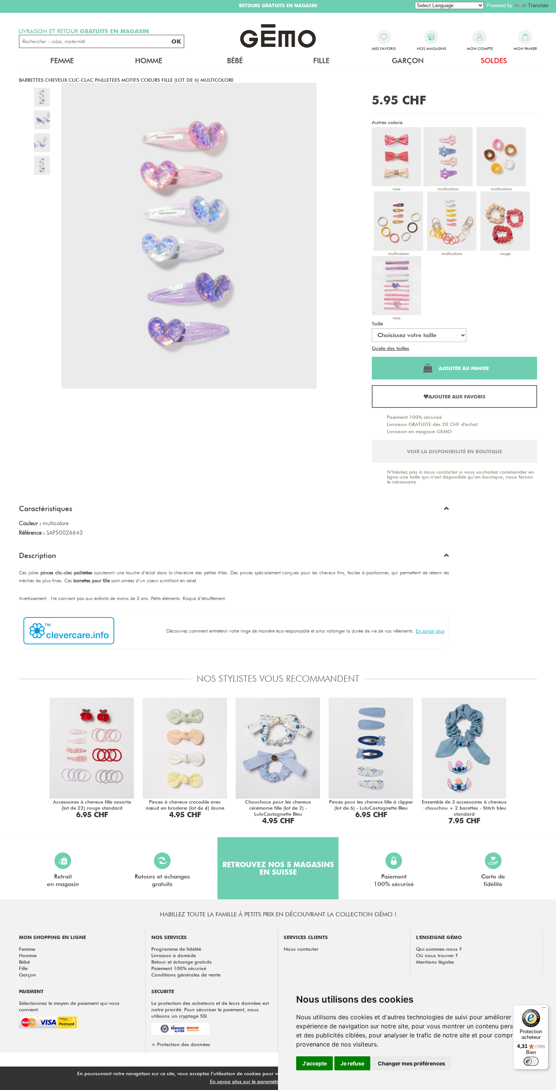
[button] (234, 510)
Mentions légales (435, 962)
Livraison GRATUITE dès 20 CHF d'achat (432, 424)
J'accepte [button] (314, 1063)
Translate (538, 5)
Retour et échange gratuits (181, 962)
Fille (23, 968)
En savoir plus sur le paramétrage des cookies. (263, 1081)
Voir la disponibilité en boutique (454, 451)
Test (415, 348)
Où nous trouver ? (437, 955)
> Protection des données (180, 1044)
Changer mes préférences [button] (411, 1063)
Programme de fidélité (176, 949)
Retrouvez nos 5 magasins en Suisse (278, 868)
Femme (27, 949)
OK (176, 41)
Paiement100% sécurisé (394, 880)
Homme (28, 955)
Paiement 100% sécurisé (414, 417)
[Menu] (543, 1009)
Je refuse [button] (352, 1063)
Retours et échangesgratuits (162, 880)
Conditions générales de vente (186, 975)
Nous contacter (301, 949)
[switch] (531, 1061)
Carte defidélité (493, 880)
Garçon (27, 975)
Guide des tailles (390, 348)
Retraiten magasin (63, 880)
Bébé (24, 962)
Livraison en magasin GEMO (419, 431)
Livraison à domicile (173, 955)
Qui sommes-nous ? (439, 949)
